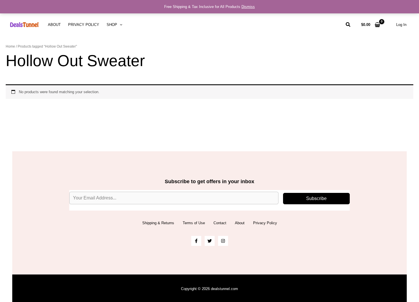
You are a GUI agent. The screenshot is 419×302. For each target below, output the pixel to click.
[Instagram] (223, 241)
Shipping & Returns (158, 223)
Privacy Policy (83, 25)
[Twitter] (210, 241)
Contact (219, 223)
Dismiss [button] (248, 7)
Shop (112, 25)
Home (10, 46)
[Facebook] (196, 241)
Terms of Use (194, 223)
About (54, 25)
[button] (119, 24)
